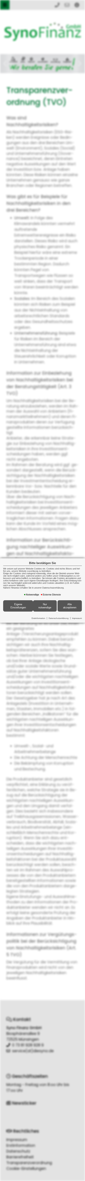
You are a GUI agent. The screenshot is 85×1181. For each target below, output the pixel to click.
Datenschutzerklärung (59, 618)
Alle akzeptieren (69, 606)
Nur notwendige (44, 606)
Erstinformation (38, 618)
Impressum (77, 618)
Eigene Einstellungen (18, 606)
